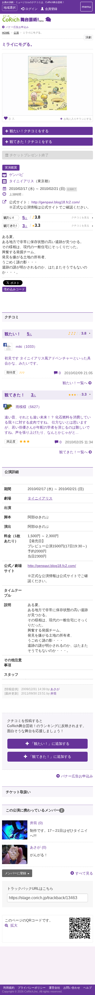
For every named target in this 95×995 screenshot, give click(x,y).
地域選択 (9, 8)
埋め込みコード (14, 289)
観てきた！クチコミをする (31, 142)
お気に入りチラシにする (77, 118)
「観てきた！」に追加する (50, 757)
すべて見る (84, 873)
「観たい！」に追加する (49, 744)
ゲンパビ (16, 175)
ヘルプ (87, 987)
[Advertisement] (47, 966)
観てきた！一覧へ (73, 452)
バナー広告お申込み (17, 27)
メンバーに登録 (15, 873)
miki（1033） (26, 346)
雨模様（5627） (28, 407)
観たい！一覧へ (75, 383)
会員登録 (51, 9)
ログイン (31, 9)
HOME (6, 32)
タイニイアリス (21, 181)
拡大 (13, 925)
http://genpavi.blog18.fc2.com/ (55, 202)
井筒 (53, 693)
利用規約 (8, 987)
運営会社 (54, 987)
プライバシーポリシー (32, 987)
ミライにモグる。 (18, 44)
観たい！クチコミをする (29, 131)
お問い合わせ (71, 987)
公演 (16, 32)
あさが (55, 689)
